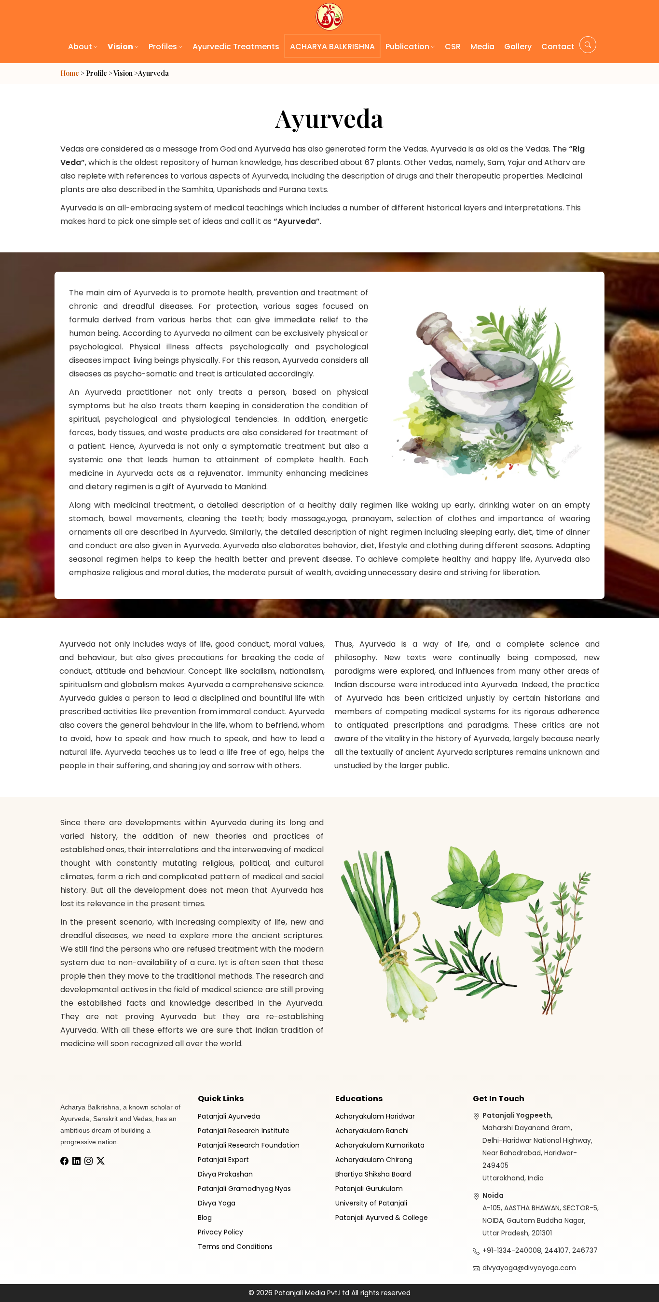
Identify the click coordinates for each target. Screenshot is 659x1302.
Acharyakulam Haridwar (375, 1116)
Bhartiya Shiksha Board (373, 1174)
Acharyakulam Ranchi (372, 1130)
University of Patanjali (371, 1203)
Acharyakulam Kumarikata (380, 1145)
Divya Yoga (216, 1203)
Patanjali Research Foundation (249, 1145)
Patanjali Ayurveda (229, 1116)
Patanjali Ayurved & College (381, 1217)
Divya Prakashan (225, 1174)
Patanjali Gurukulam (369, 1188)
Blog (205, 1217)
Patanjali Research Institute (243, 1130)
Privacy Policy (220, 1232)
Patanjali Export (223, 1159)
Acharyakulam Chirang (373, 1159)
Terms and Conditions (235, 1246)
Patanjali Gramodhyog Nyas (244, 1188)
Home (69, 73)
